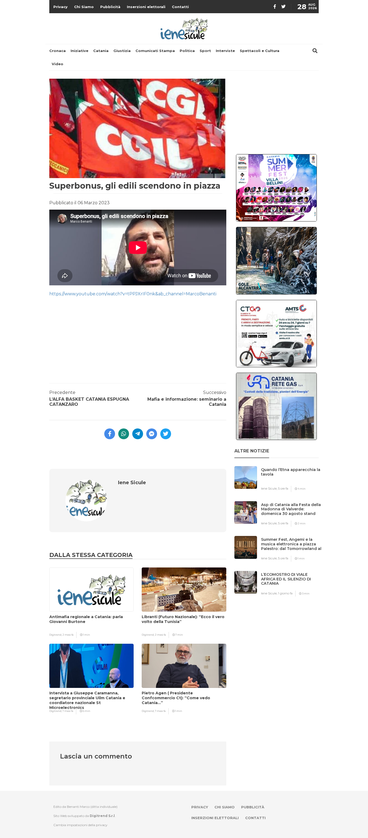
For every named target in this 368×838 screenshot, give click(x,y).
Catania (101, 51)
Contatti (180, 7)
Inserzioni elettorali (146, 7)
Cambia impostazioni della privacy (80, 825)
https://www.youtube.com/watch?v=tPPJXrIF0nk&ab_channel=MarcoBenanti (132, 293)
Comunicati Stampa (155, 51)
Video (57, 64)
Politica (187, 51)
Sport (205, 51)
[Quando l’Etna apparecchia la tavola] (292, 480)
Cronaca (57, 51)
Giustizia (122, 51)
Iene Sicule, (269, 488)
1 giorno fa (285, 593)
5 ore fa (283, 488)
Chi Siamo (84, 7)
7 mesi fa (68, 710)
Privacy (60, 7)
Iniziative (79, 51)
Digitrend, (56, 634)
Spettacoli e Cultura (259, 51)
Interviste (225, 51)
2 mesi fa (68, 634)
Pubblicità (110, 7)
